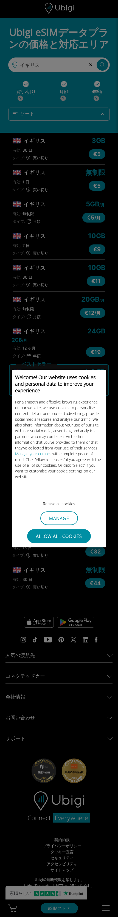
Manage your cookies (33, 453)
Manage (59, 518)
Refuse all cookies (59, 503)
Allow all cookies (59, 536)
